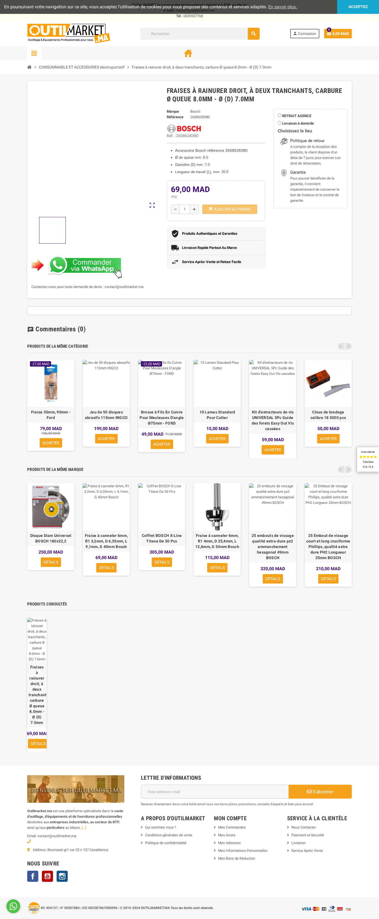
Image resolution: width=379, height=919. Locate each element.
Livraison (298, 843)
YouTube (47, 876)
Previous (341, 346)
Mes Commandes (232, 827)
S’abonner (322, 791)
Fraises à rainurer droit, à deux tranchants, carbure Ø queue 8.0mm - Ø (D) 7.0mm (37, 695)
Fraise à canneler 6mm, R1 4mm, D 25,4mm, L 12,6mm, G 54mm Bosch (217, 541)
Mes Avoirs (227, 835)
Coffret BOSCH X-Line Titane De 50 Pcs (162, 538)
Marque (173, 111)
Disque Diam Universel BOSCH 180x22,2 (51, 538)
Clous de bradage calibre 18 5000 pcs (328, 415)
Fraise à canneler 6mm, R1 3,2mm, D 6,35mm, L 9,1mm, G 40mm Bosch (106, 541)
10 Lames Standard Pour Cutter (217, 415)
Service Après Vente (307, 851)
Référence (175, 117)
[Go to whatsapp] (13, 906)
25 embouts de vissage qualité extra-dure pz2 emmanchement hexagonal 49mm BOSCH (273, 546)
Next (348, 346)
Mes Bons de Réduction (236, 858)
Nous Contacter (303, 827)
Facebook (32, 876)
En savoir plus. (282, 6)
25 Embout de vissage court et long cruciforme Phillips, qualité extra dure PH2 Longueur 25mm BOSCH (328, 546)
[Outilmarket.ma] (68, 33)
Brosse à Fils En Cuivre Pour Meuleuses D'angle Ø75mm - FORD (162, 417)
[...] (84, 827)
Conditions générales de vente (168, 835)
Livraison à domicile (297, 123)
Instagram (62, 876)
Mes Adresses (229, 843)
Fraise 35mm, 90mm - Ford (50, 415)
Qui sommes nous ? (160, 827)
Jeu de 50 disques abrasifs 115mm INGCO (106, 415)
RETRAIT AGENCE (296, 116)
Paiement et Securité (307, 835)
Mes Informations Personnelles (242, 851)
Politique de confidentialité (165, 843)
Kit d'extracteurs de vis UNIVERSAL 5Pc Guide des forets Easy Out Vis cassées (273, 420)
